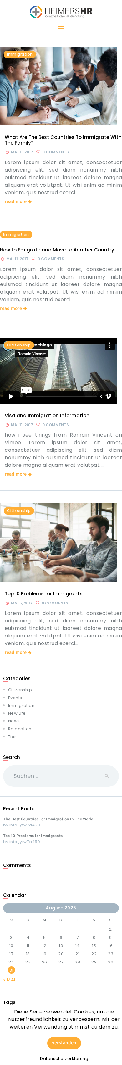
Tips (12, 737)
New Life (17, 713)
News (14, 721)
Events (15, 698)
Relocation (20, 729)
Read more (16, 202)
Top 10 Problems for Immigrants (44, 594)
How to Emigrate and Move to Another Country (57, 250)
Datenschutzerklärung (64, 1059)
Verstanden (64, 1043)
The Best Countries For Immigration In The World (48, 819)
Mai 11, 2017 (22, 152)
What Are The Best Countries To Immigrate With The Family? (63, 140)
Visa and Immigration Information (47, 415)
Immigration (16, 234)
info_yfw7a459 (24, 825)
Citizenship (19, 345)
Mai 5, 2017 (22, 603)
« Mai (9, 980)
